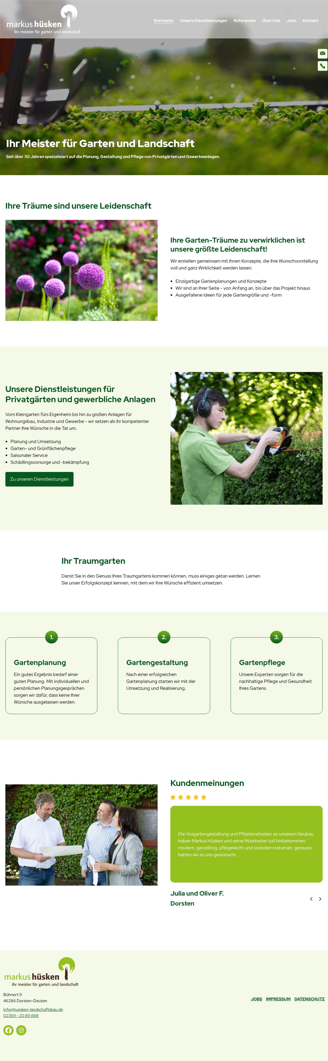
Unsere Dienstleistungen (203, 20)
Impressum (278, 999)
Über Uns (271, 20)
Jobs (291, 20)
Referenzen (244, 20)
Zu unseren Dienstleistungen (39, 479)
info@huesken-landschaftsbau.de (33, 1009)
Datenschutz (309, 999)
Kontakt (310, 20)
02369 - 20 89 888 (21, 1015)
